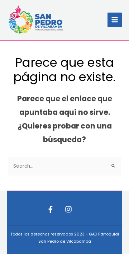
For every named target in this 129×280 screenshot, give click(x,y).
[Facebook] (50, 209)
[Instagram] (68, 209)
